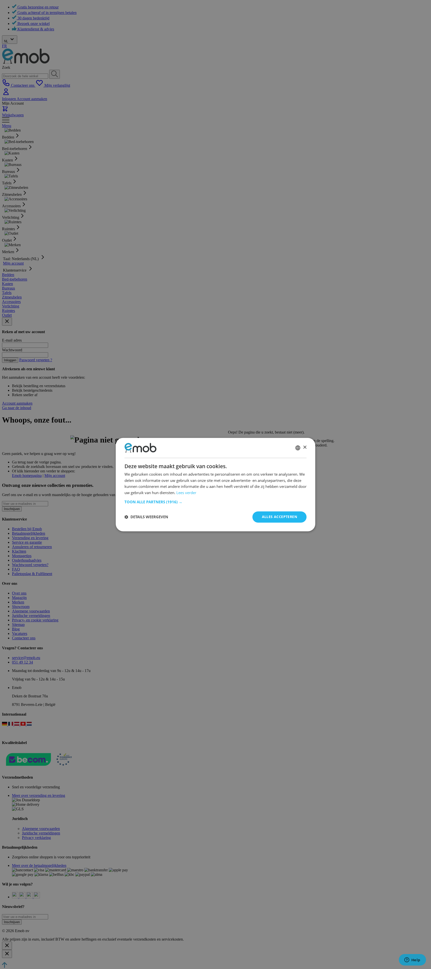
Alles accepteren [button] (279, 516)
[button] (215, 502)
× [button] (305, 447)
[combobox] (297, 447)
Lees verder (186, 492)
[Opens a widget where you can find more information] (412, 960)
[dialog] (215, 484)
